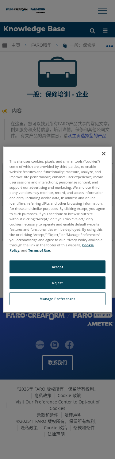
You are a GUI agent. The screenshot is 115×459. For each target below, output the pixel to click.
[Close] (103, 153)
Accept (57, 266)
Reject (57, 282)
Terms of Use (39, 250)
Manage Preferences (57, 298)
